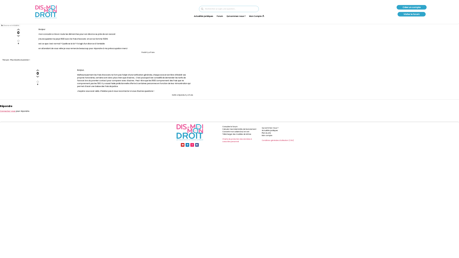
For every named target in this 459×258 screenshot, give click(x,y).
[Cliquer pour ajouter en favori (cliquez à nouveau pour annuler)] (18, 41)
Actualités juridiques (203, 16)
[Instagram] (192, 145)
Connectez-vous (7, 111)
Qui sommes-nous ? (236, 16)
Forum (220, 16)
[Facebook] (197, 145)
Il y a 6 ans (151, 52)
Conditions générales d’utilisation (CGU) (278, 140)
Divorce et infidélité (11, 25)
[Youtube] (182, 145)
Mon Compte (255, 16)
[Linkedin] (187, 145)
